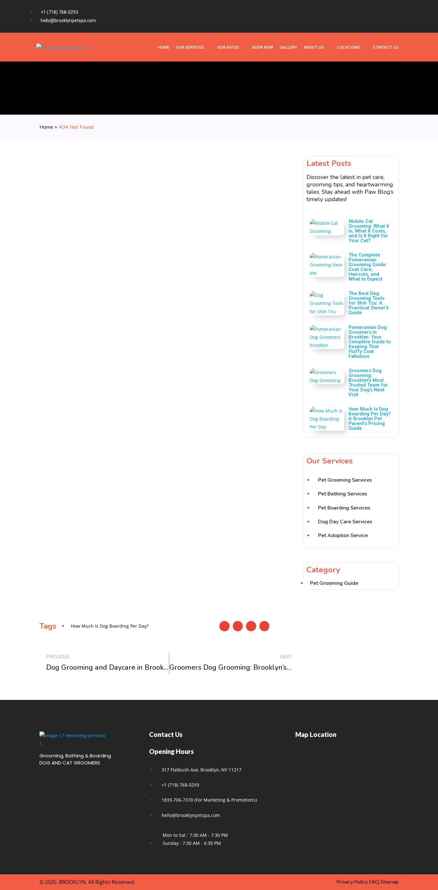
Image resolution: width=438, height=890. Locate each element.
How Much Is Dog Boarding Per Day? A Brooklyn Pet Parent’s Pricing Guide (370, 418)
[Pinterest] (395, 16)
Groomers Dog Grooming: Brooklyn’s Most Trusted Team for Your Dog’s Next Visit (368, 382)
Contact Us (386, 47)
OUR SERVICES (190, 47)
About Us (314, 47)
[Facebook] (369, 16)
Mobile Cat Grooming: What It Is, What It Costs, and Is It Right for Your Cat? (369, 230)
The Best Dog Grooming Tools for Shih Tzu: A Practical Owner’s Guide (369, 302)
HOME (163, 47)
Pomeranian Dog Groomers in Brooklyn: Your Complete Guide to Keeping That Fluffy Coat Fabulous (370, 341)
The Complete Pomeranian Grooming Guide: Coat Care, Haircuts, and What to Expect (368, 267)
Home (46, 127)
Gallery (288, 47)
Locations (348, 47)
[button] (224, 626)
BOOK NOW (262, 47)
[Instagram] (382, 16)
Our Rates (228, 47)
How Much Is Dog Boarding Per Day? (109, 626)
